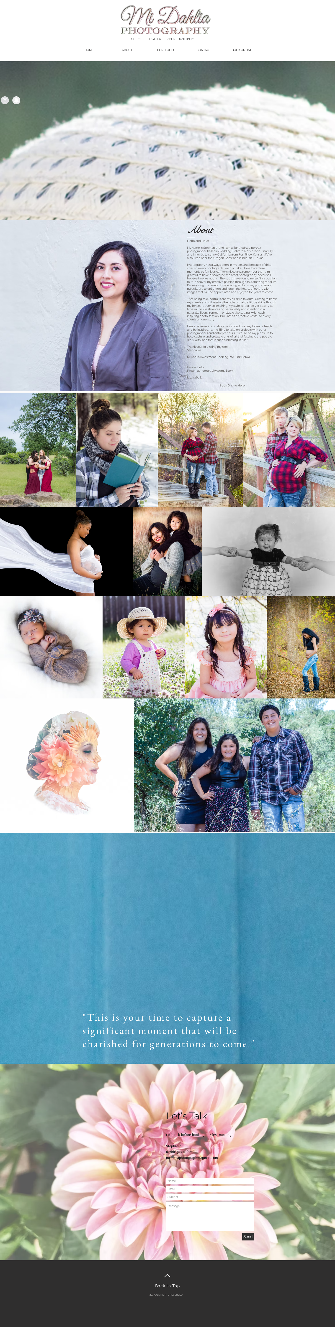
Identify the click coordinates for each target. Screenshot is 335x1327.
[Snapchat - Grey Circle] (16, 100)
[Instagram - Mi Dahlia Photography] (5, 100)
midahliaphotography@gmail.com (192, 1158)
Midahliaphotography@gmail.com (210, 370)
